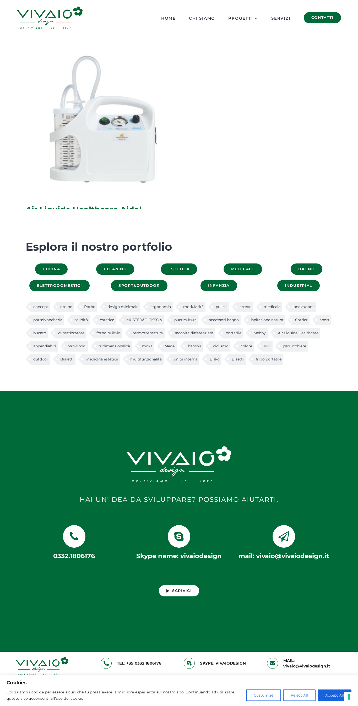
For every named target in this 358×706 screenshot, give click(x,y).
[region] (179, 690)
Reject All (299, 695)
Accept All (334, 695)
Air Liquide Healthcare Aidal (100, 124)
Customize (263, 695)
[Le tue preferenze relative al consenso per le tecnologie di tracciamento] (349, 697)
